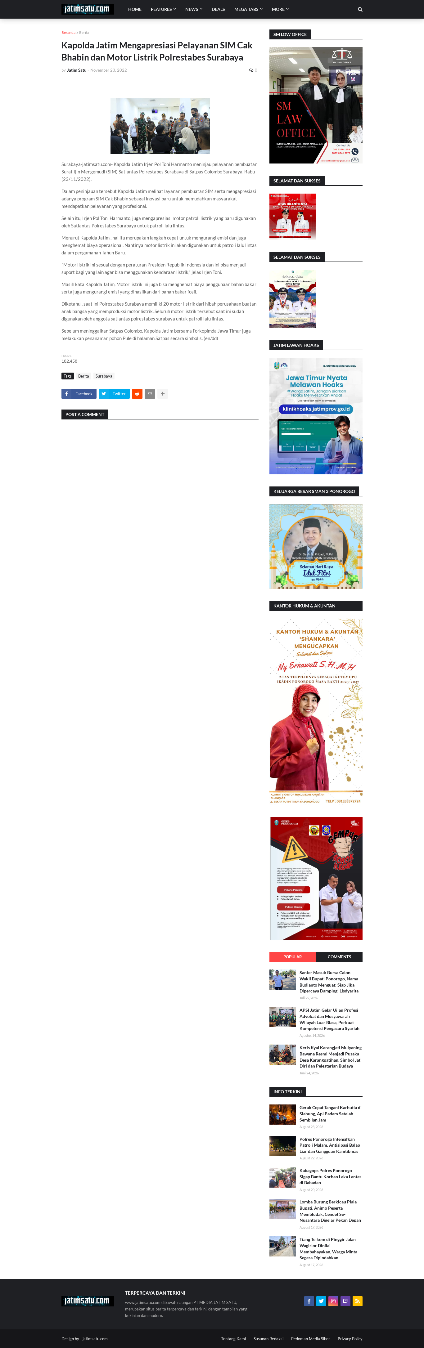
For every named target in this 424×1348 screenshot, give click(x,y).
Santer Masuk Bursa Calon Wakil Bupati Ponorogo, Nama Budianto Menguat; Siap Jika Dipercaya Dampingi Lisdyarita (329, 981)
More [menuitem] (278, 9)
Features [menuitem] (161, 9)
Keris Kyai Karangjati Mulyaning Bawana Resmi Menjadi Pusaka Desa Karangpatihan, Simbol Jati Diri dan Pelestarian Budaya (331, 1056)
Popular (292, 956)
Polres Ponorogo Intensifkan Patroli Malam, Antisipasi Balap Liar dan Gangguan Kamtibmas (330, 1145)
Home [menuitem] (135, 9)
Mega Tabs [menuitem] (246, 9)
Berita (84, 32)
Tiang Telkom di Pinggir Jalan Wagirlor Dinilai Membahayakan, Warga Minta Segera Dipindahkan (328, 1248)
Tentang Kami (233, 1338)
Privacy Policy (350, 1338)
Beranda (68, 32)
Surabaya (104, 376)
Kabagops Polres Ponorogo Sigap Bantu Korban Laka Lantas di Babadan (330, 1176)
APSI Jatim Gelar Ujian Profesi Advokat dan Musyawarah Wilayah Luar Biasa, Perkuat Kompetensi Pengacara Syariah (329, 1019)
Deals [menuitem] (218, 9)
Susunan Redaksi (268, 1338)
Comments (339, 956)
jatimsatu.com (95, 1338)
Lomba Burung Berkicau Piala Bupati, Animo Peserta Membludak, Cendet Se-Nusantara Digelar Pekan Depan (330, 1211)
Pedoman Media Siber (310, 1338)
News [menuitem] (191, 9)
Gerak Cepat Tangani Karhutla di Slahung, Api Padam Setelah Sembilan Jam (331, 1113)
